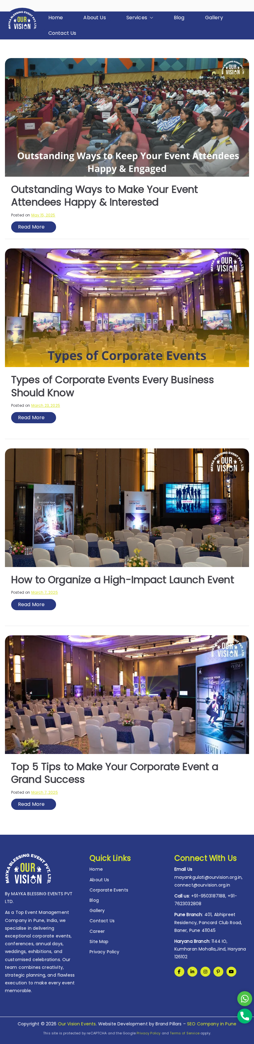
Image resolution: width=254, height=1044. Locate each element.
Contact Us (62, 33)
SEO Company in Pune (211, 1024)
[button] (150, 17)
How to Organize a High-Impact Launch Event (122, 580)
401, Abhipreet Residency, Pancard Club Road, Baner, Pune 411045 (208, 922)
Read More (31, 226)
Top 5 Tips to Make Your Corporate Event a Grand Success (115, 773)
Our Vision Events (77, 1024)
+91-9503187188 (208, 896)
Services (136, 17)
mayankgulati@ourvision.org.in (208, 877)
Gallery (214, 17)
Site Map (99, 941)
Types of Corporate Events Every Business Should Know (112, 386)
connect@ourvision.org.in (202, 885)
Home (55, 17)
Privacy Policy (104, 952)
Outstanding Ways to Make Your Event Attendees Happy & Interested (104, 195)
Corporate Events (109, 890)
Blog (179, 17)
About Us (94, 17)
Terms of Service (184, 1033)
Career (97, 931)
